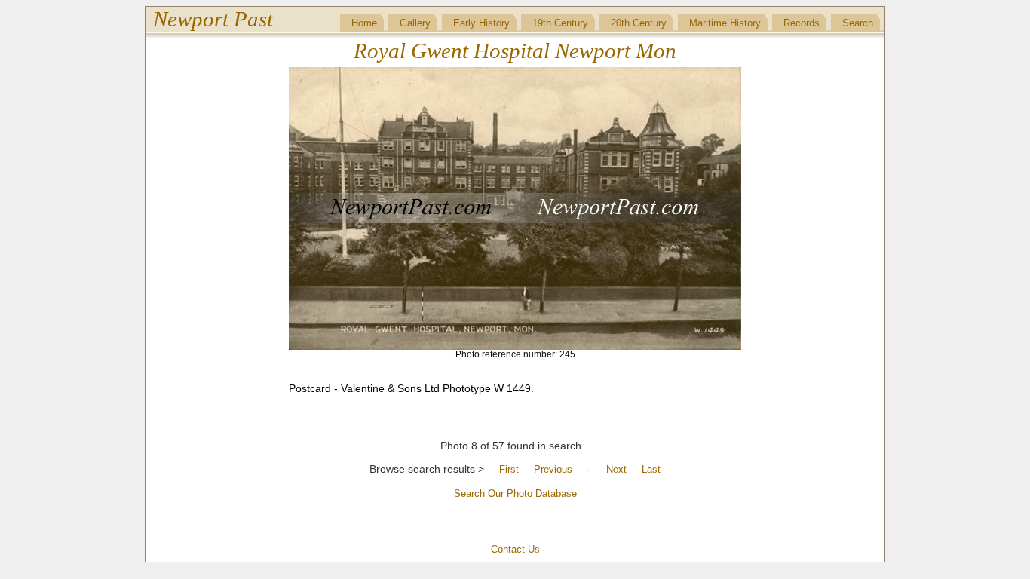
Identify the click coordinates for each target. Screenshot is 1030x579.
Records (801, 23)
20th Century (639, 23)
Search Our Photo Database (515, 493)
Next (616, 469)
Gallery (415, 23)
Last (651, 469)
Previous (553, 469)
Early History (481, 23)
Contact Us (515, 549)
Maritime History (725, 23)
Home (364, 23)
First (509, 469)
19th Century (560, 23)
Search (857, 23)
